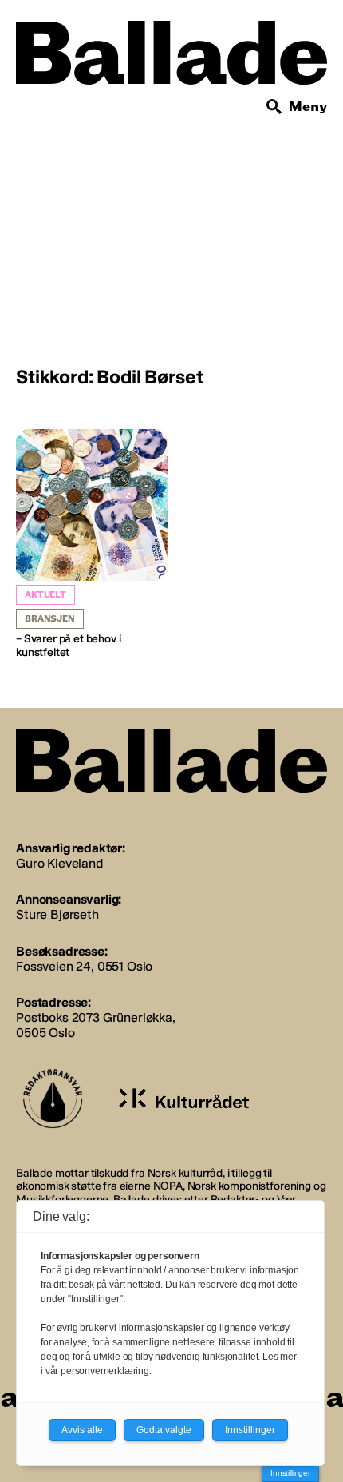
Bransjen (50, 619)
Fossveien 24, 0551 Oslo (84, 966)
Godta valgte (163, 1430)
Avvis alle (82, 1430)
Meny (308, 106)
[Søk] (274, 107)
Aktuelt (45, 595)
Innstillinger (290, 1472)
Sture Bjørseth (57, 914)
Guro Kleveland (59, 863)
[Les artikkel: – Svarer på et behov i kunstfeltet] (92, 544)
